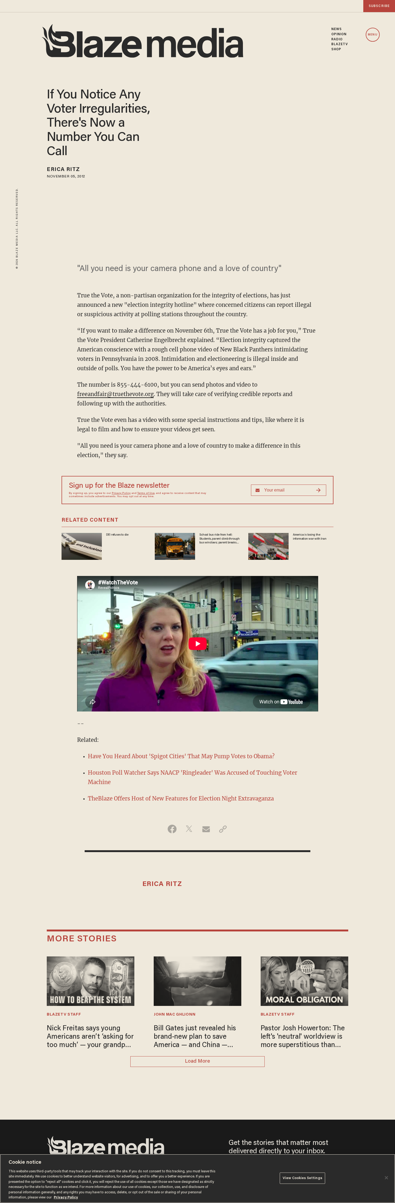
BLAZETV (339, 44)
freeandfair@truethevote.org (115, 394)
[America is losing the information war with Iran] (268, 546)
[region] (197, 1178)
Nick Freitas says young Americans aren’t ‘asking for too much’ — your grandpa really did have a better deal (90, 1037)
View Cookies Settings (302, 1178)
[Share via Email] (206, 829)
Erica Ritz (63, 169)
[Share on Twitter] (189, 829)
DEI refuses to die (117, 534)
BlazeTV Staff (64, 1015)
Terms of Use (146, 493)
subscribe (379, 6)
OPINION (339, 34)
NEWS (336, 29)
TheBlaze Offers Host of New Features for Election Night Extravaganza (181, 798)
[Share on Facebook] (172, 829)
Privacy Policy (121, 493)
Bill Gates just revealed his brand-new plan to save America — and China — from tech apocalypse (195, 1037)
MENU (372, 34)
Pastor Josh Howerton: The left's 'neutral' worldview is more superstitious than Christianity (303, 1037)
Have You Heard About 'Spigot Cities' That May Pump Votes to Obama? (181, 756)
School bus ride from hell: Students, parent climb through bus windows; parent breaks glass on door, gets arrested (219, 538)
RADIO (337, 39)
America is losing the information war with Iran (309, 536)
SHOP (336, 49)
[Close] (386, 1178)
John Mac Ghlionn (174, 1015)
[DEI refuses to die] (82, 546)
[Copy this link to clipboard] (222, 829)
